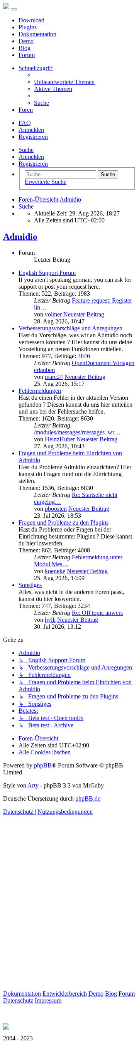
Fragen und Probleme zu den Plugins (63, 522)
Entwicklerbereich (64, 993)
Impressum (48, 1000)
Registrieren (33, 163)
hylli (50, 619)
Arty (33, 785)
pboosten (56, 508)
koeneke (55, 571)
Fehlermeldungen (40, 390)
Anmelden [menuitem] (31, 129)
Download (31, 20)
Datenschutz (18, 1000)
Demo (26, 41)
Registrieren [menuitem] (33, 136)
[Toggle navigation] (14, 9)
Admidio (20, 237)
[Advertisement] (69, 920)
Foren (26, 109)
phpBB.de (87, 798)
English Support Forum (47, 272)
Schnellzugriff (36, 68)
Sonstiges (30, 585)
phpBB (43, 765)
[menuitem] (64, 82)
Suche (26, 149)
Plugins (28, 27)
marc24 (54, 377)
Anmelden (31, 156)
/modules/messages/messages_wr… (77, 432)
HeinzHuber (60, 439)
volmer (53, 314)
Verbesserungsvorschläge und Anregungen (70, 328)
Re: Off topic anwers (97, 612)
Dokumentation (37, 34)
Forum (27, 55)
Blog (25, 48)
